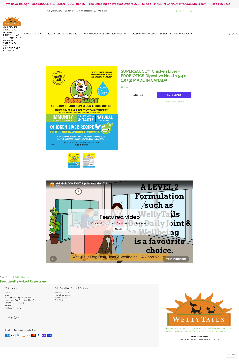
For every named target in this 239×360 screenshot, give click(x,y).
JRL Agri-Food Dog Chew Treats (63, 34)
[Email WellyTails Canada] (191, 11)
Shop (38, 34)
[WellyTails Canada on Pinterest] (184, 11)
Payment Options (62, 292)
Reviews (163, 34)
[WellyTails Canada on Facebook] (181, 11)
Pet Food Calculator (181, 34)
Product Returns (61, 298)
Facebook (10, 277)
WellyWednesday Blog (144, 34)
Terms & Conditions (62, 295)
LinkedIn (25, 277)
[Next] (114, 108)
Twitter (18, 277)
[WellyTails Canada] (12, 34)
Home (27, 34)
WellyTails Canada (16, 330)
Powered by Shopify (30, 330)
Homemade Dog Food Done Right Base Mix (104, 34)
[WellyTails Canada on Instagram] (188, 11)
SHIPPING (59, 300)
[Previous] (50, 108)
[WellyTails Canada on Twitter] (177, 11)
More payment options (174, 101)
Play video (119, 229)
